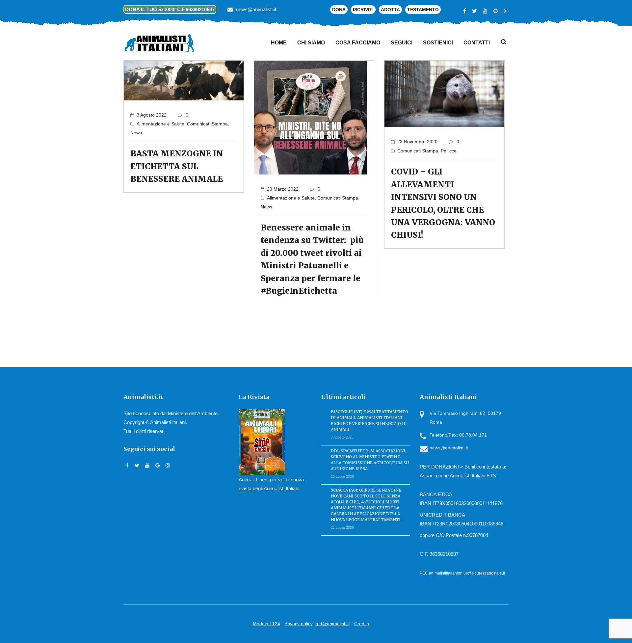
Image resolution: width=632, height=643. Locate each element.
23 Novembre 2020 (417, 141)
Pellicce (449, 150)
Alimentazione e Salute (160, 123)
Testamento (423, 9)
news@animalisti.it (256, 9)
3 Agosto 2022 (152, 115)
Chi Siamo (311, 42)
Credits (361, 623)
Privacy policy (298, 623)
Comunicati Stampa (207, 123)
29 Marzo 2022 (283, 189)
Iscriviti (363, 9)
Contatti (476, 42)
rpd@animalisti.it (332, 623)
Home (279, 42)
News (136, 132)
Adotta (390, 9)
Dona (339, 9)
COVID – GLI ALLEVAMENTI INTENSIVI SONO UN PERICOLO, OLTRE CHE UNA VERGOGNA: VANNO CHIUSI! (443, 203)
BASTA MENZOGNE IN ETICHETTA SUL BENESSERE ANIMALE (176, 166)
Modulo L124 (266, 623)
